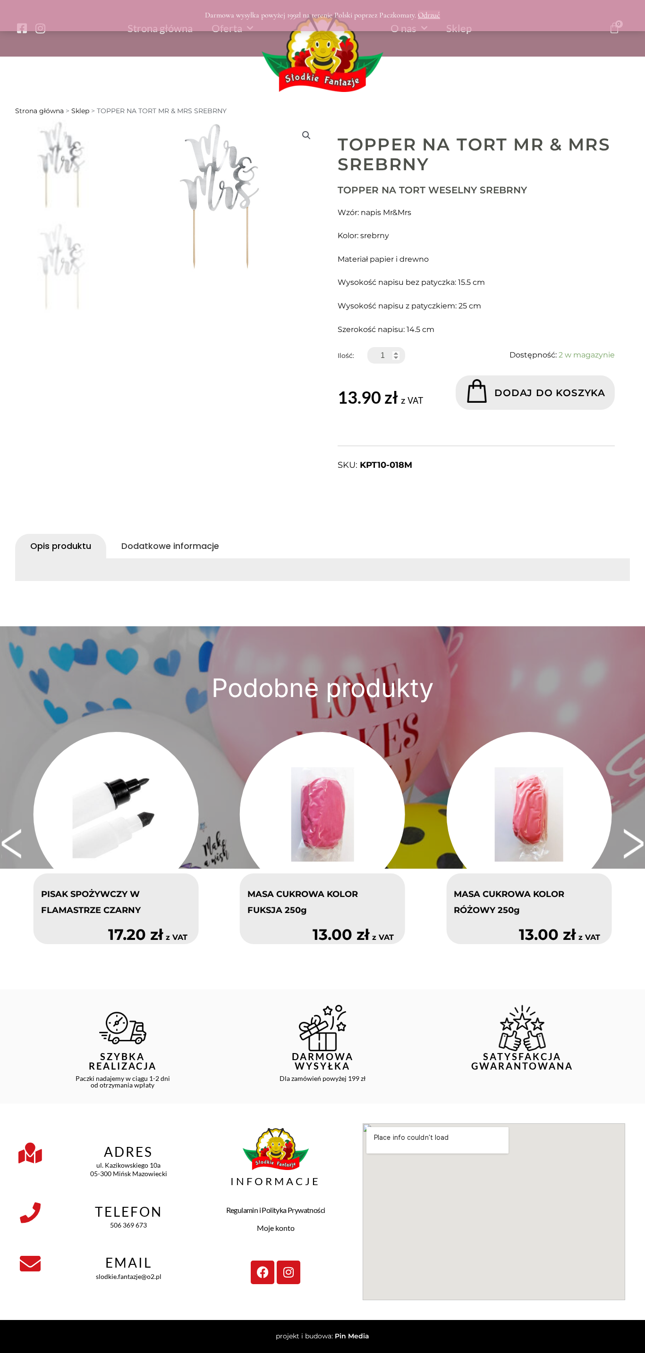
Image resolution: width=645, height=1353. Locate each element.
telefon (128, 1212)
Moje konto (276, 1227)
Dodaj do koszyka (549, 392)
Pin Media (352, 1336)
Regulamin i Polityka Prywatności (275, 1209)
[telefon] (30, 1213)
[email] (30, 1263)
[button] (306, 135)
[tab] (60, 546)
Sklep (80, 111)
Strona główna (39, 111)
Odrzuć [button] (429, 15)
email (128, 1262)
